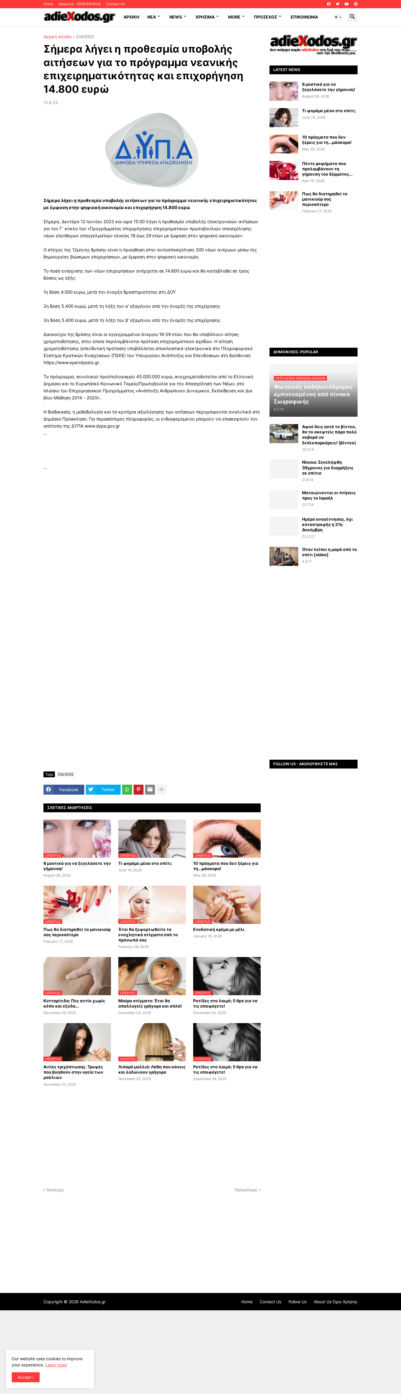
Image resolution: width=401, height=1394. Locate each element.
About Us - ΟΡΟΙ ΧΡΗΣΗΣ (79, 4)
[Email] (150, 790)
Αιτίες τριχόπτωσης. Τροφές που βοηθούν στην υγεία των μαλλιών (73, 1072)
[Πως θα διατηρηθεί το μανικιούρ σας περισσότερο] (283, 200)
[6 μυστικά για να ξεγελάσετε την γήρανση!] (283, 91)
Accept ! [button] (26, 1377)
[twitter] (337, 4)
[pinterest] (356, 4)
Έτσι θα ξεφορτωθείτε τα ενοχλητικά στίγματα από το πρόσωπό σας (148, 934)
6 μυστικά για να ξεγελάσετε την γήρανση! (77, 866)
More (234, 16)
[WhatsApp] (127, 790)
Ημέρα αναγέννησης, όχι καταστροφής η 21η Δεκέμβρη (327, 524)
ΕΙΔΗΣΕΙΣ (85, 37)
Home (48, 4)
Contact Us (115, 4)
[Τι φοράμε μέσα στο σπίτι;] (283, 117)
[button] (338, 17)
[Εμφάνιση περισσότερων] (161, 790)
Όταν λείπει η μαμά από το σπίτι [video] (329, 552)
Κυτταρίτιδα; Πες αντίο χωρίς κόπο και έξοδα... (74, 1003)
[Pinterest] (139, 790)
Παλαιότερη (245, 1189)
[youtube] (347, 4)
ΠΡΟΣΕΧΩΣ (265, 16)
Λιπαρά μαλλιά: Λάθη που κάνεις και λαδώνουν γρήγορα (152, 1069)
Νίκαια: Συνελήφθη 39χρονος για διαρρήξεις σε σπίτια (327, 467)
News (175, 16)
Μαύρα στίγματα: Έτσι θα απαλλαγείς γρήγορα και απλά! (150, 1003)
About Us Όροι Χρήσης (336, 1301)
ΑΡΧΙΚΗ (131, 16)
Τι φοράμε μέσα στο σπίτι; (145, 863)
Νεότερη (55, 1189)
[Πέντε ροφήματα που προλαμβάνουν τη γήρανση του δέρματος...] (283, 170)
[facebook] (329, 4)
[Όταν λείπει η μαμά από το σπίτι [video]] (283, 556)
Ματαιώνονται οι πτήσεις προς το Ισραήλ (329, 495)
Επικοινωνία (304, 16)
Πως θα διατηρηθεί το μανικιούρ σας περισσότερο (77, 932)
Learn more (56, 1364)
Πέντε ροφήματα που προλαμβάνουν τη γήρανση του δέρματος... (327, 168)
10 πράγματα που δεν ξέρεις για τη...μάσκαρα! (225, 866)
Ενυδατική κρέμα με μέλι (219, 929)
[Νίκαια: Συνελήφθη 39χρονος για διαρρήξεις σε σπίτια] (283, 469)
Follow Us (297, 1301)
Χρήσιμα (205, 16)
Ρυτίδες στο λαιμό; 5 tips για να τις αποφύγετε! (225, 1003)
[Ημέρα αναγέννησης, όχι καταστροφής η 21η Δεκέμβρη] (283, 526)
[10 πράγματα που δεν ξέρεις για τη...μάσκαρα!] (283, 144)
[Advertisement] (152, 450)
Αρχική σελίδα (57, 37)
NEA (151, 16)
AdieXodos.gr (93, 1301)
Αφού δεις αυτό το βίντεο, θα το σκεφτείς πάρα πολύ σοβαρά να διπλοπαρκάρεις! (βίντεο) (329, 434)
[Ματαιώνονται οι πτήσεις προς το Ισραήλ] (283, 499)
